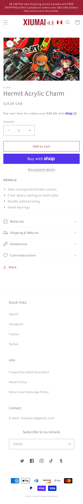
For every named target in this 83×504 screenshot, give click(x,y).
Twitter (14, 334)
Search (14, 314)
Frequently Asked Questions (29, 372)
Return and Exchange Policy (29, 392)
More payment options (41, 169)
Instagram (16, 324)
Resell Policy (18, 382)
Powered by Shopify (48, 496)
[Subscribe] (69, 444)
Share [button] (12, 267)
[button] (5, 22)
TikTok (13, 344)
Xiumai (36, 496)
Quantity (8, 122)
